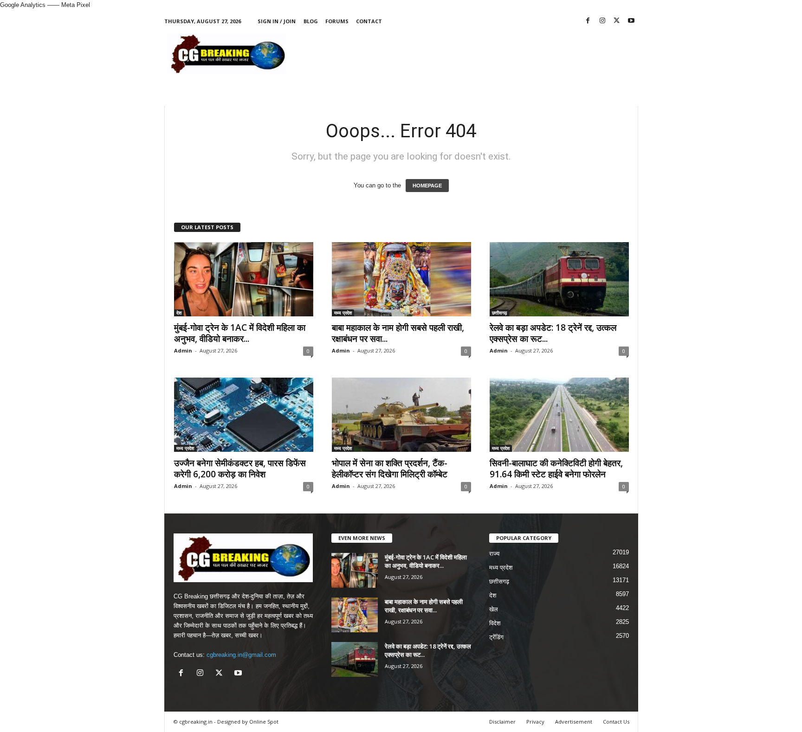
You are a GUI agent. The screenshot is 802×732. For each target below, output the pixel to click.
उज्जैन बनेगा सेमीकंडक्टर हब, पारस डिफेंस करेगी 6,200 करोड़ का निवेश (240, 468)
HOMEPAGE (427, 185)
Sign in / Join (277, 21)
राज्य (494, 553)
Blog (311, 21)
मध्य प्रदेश (343, 312)
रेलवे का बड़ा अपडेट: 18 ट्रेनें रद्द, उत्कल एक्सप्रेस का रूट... (553, 333)
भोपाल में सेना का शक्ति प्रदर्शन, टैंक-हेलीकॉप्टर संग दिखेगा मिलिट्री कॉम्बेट (389, 468)
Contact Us (616, 721)
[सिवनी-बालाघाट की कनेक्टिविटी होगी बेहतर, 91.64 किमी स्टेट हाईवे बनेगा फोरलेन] (559, 415)
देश (178, 312)
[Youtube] (631, 21)
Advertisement (573, 721)
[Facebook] (588, 21)
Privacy (535, 721)
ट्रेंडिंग (496, 637)
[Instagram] (602, 21)
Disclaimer (502, 721)
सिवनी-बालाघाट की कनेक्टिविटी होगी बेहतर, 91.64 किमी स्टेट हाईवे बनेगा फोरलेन (556, 468)
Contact (369, 21)
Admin (183, 350)
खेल (493, 609)
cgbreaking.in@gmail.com (241, 654)
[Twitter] (616, 21)
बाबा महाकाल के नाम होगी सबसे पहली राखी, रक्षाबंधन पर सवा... (398, 333)
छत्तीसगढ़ (499, 312)
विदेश (494, 623)
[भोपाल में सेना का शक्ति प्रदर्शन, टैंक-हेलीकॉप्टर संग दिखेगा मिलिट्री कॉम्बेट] (401, 415)
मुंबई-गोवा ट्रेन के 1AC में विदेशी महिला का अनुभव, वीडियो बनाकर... (239, 333)
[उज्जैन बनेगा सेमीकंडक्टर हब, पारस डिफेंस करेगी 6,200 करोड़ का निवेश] (243, 415)
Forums (337, 21)
